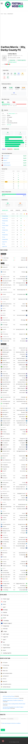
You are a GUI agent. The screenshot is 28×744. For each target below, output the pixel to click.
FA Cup (3, 223)
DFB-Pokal (5, 628)
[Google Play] (18, 742)
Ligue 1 (4, 607)
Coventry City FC (6, 155)
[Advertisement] (14, 30)
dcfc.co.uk (9, 124)
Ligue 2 (4, 639)
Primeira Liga (5, 615)
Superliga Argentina (7, 653)
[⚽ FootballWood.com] (14, 4)
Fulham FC (5, 160)
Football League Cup (21, 60)
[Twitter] (12, 742)
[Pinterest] (13, 742)
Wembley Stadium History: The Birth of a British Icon (13, 700)
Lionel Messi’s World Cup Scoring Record (11, 698)
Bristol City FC (5, 158)
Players (5, 13)
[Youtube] (14, 742)
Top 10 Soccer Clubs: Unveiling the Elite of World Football (14, 703)
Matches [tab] (25, 210)
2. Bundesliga (6, 620)
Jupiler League (6, 634)
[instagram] (17, 742)
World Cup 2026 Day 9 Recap (8, 696)
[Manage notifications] (3, 741)
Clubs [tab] (11, 210)
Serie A (4, 604)
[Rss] (9, 742)
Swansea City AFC (6, 162)
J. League (5, 631)
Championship (12, 60)
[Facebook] (10, 742)
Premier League (5, 225)
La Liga (4, 601)
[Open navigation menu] (1, 3)
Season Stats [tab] (5, 210)
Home (2, 13)
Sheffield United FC (7, 165)
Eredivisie (5, 612)
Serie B (4, 617)
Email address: (4, 718)
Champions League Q (7, 623)
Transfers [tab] (17, 210)
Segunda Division (6, 647)
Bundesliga (5, 609)
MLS (4, 642)
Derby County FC (13, 62)
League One (4, 241)
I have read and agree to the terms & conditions (11, 723)
